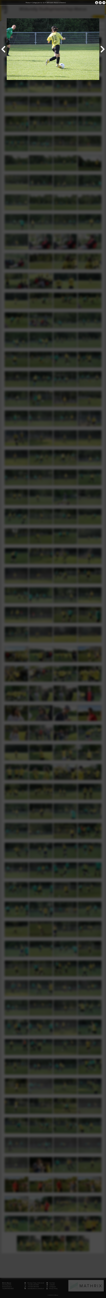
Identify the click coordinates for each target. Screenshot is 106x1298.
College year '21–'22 (38, 3)
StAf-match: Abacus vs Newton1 (56, 3)
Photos (28, 3)
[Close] (103, 2)
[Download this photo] (96, 2)
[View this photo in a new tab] (100, 2)
